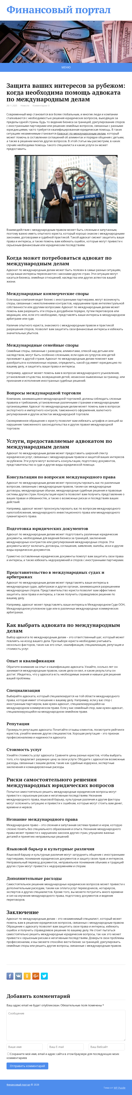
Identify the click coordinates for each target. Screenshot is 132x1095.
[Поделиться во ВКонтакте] (18, 976)
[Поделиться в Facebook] (10, 976)
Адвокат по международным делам (81, 133)
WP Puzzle (119, 1087)
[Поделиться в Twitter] (44, 976)
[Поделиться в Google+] (35, 976)
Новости (25, 105)
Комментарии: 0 (41, 105)
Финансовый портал (59, 9)
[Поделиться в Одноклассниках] (27, 976)
